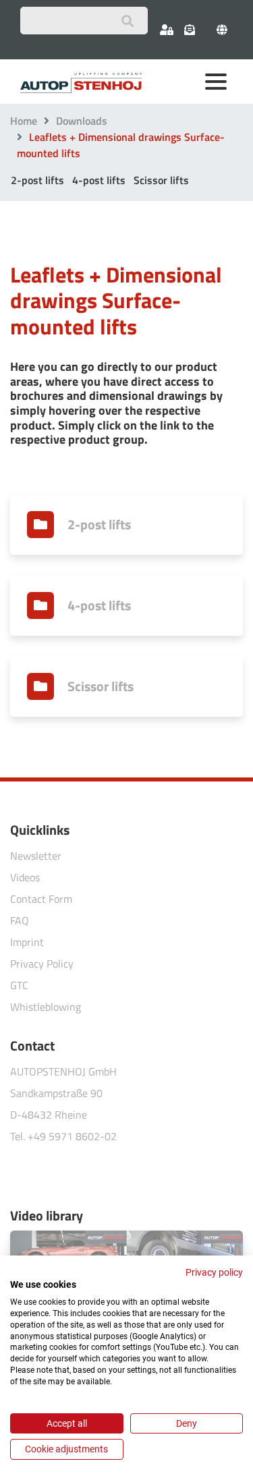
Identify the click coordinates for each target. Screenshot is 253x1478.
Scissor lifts (161, 180)
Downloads (81, 121)
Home (23, 121)
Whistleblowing (45, 1007)
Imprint (27, 942)
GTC (19, 985)
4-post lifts (98, 180)
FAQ (19, 920)
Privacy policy (214, 1272)
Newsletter (35, 856)
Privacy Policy (42, 963)
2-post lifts (37, 180)
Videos (25, 877)
